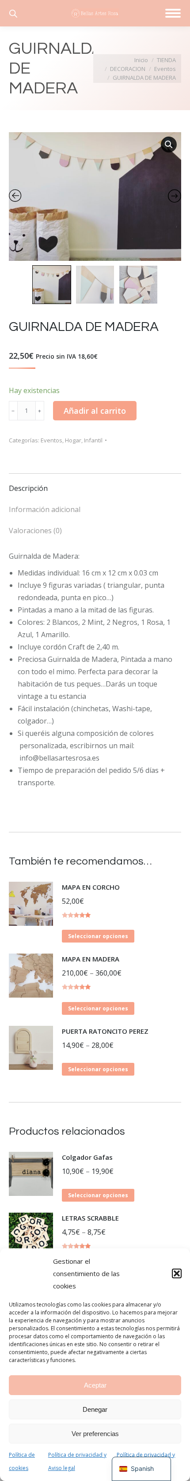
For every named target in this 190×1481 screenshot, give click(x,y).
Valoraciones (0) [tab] (35, 530)
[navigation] (141, 1469)
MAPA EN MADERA (90, 958)
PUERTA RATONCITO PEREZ (105, 1031)
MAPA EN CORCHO (91, 887)
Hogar (73, 440)
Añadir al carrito (95, 410)
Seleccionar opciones (98, 936)
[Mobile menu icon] (173, 13)
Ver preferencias (95, 1433)
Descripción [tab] (28, 488)
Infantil (93, 440)
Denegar (95, 1409)
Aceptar (95, 1385)
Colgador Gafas (87, 1157)
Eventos (51, 440)
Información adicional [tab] (44, 509)
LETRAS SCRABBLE (90, 1218)
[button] (176, 1273)
